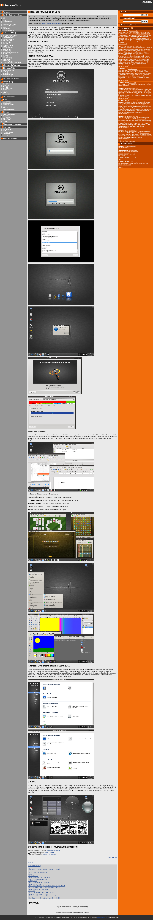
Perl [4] (5, 91)
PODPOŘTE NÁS (8, 132)
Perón (129, 73)
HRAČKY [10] (7, 42)
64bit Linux (6, 23)
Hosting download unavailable (128, 151)
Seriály (5, 15)
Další (58, 869)
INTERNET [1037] (8, 45)
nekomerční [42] (8, 74)
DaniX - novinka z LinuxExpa (37, 879)
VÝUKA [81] (6, 61)
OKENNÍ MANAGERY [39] (11, 52)
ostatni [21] (6, 89)
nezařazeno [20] (8, 76)
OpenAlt (135, 32)
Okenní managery (8, 30)
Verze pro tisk (112, 857)
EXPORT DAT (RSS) (9, 109)
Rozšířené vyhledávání (129, 25)
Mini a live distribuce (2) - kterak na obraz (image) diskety (46, 886)
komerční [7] (7, 73)
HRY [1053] (6, 43)
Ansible (120, 137)
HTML (4, 27)
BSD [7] (5, 71)
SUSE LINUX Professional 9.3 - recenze (41, 892)
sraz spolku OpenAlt (137, 131)
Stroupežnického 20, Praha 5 (141, 73)
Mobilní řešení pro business (140, 103)
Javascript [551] (8, 88)
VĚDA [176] (6, 59)
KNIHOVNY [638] (8, 48)
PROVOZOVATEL (8, 129)
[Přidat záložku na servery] (33, 862)
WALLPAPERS (7, 102)
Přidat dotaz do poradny (12, 124)
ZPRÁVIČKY (6, 120)
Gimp (4, 20)
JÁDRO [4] (6, 46)
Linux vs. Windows (10, 138)
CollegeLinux (32, 881)
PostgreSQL (6, 28)
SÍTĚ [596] (6, 55)
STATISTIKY (6, 133)
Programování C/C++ (9, 24)
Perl (4, 17)
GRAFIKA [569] (7, 41)
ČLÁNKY (5, 121)
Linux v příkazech (8, 25)
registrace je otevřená (144, 84)
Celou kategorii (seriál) (45, 869)
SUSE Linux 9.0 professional (37, 872)
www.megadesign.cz (103, 917)
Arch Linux (31, 891)
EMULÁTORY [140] (8, 39)
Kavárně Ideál (141, 119)
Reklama (6, 12)
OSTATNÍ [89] (7, 53)
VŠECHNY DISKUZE (9, 114)
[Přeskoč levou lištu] (21, 6)
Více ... (120, 167)
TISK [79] (5, 56)
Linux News (125, 28)
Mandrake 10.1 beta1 (35, 884)
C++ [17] (5, 84)
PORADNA (6, 115)
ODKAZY (5, 107)
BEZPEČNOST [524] (9, 36)
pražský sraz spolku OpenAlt (132, 70)
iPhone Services (123, 147)
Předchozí (31, 869)
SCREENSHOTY (8, 103)
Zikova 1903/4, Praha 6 (143, 33)
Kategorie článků (15, 15)
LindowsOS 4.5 (33, 876)
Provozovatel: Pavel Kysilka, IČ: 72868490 (57, 917)
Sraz (119, 159)
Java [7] (5, 87)
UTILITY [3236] (7, 58)
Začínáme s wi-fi (8, 21)
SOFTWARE (6, 117)
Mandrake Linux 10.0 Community (39, 877)
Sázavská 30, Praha (125, 120)
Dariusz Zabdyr (46, 23)
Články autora (57, 23)
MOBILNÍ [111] (7, 49)
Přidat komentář (123, 66)
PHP (4, 18)
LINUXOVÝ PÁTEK (8, 105)
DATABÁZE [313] (8, 38)
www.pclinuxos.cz (50, 852)
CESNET (140, 35)
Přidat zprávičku (130, 141)
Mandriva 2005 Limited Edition (38, 894)
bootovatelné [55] (8, 70)
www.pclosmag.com (49, 854)
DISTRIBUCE (7, 118)
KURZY (5, 106)
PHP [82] (5, 92)
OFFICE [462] (7, 51)
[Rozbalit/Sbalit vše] (17, 33)
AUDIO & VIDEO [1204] (10, 35)
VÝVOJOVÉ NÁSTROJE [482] (12, 62)
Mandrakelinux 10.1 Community (38, 889)
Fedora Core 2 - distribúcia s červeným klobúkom (44, 887)
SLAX (30, 874)
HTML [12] (6, 85)
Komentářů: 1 (122, 43)
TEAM (4, 130)
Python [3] (6, 94)
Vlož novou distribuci (11, 79)
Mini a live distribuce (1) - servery (39, 882)
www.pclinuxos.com (53, 851)
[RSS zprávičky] (132, 28)
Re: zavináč (122, 155)
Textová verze (114, 917)
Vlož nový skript (9, 97)
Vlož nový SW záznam (11, 65)
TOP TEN (5, 135)
